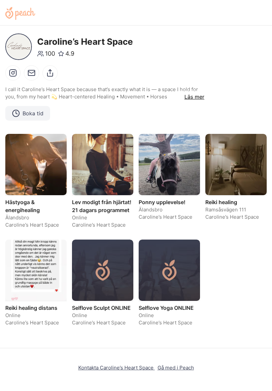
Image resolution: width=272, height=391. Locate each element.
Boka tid (33, 113)
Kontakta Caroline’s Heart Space (116, 367)
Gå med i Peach (176, 367)
